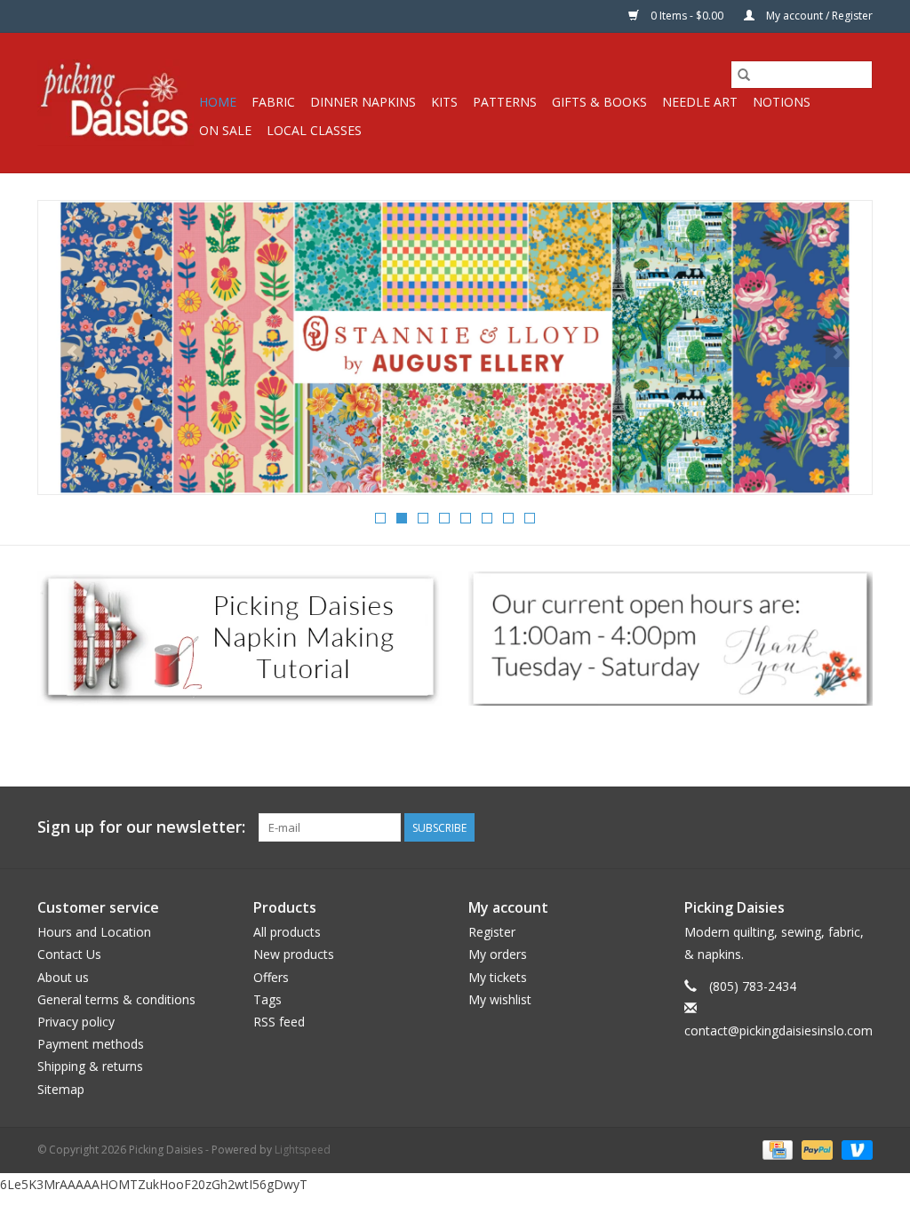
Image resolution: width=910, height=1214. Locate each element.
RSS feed (279, 1021)
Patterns (505, 101)
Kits (444, 101)
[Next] (838, 353)
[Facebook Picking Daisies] (794, 827)
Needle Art (700, 101)
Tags (267, 999)
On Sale (225, 130)
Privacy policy (76, 1021)
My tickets (497, 977)
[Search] (743, 74)
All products (287, 931)
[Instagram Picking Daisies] (858, 827)
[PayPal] (815, 1148)
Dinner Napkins (363, 101)
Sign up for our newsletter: (141, 827)
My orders (497, 954)
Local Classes (314, 130)
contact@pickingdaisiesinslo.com (778, 1030)
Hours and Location (94, 931)
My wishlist (499, 999)
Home (217, 101)
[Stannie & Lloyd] (455, 347)
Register (491, 931)
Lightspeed (303, 1149)
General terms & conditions (116, 999)
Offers (271, 977)
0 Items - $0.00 (687, 15)
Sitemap (60, 1089)
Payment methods (90, 1043)
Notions (781, 101)
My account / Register (818, 15)
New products (293, 954)
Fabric (273, 101)
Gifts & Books (599, 101)
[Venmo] (854, 1148)
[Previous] (72, 353)
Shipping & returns (90, 1066)
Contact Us (69, 954)
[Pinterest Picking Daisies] (826, 827)
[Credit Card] (775, 1148)
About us (63, 977)
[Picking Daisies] (115, 103)
